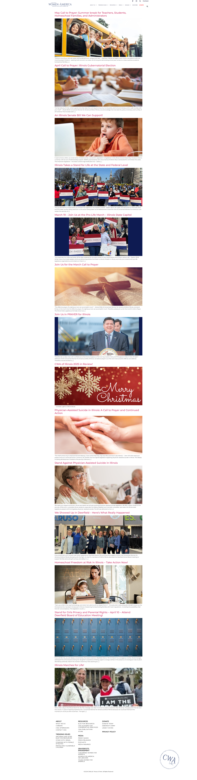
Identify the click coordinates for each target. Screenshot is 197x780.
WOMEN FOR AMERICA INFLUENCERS (86, 757)
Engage (127, 5)
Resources (113, 5)
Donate (141, 5)
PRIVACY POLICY (109, 732)
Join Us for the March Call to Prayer (76, 264)
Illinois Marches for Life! (69, 665)
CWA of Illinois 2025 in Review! (74, 364)
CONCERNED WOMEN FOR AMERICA (87, 753)
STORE (80, 731)
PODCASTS (82, 742)
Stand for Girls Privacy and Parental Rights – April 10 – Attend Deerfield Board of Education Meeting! (92, 614)
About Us (92, 5)
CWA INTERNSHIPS (62, 728)
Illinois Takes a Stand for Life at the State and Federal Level (91, 165)
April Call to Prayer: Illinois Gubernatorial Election (85, 65)
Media (120, 5)
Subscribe (135, 5)
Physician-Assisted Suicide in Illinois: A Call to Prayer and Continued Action (97, 412)
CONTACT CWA (61, 730)
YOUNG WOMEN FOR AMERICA (85, 760)
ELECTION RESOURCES (86, 723)
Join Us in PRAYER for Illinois (72, 314)
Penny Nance (83, 738)
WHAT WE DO (61, 723)
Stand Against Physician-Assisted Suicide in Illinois (86, 462)
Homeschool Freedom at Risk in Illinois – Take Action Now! (91, 562)
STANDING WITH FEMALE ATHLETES (65, 743)
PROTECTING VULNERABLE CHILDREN (65, 746)
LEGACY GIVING (107, 728)
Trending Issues (102, 5)
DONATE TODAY (107, 723)
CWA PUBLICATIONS (85, 729)
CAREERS (59, 726)
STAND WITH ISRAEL (63, 740)
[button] (147, 6)
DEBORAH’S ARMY (108, 726)
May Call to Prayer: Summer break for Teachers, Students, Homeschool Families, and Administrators (90, 14)
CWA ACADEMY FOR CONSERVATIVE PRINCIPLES (88, 726)
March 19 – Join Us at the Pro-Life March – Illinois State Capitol (93, 214)
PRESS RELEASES (84, 740)
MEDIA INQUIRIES (84, 744)
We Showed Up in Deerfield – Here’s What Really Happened (92, 512)
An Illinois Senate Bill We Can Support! (79, 115)
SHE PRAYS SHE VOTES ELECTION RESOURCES (64, 737)
